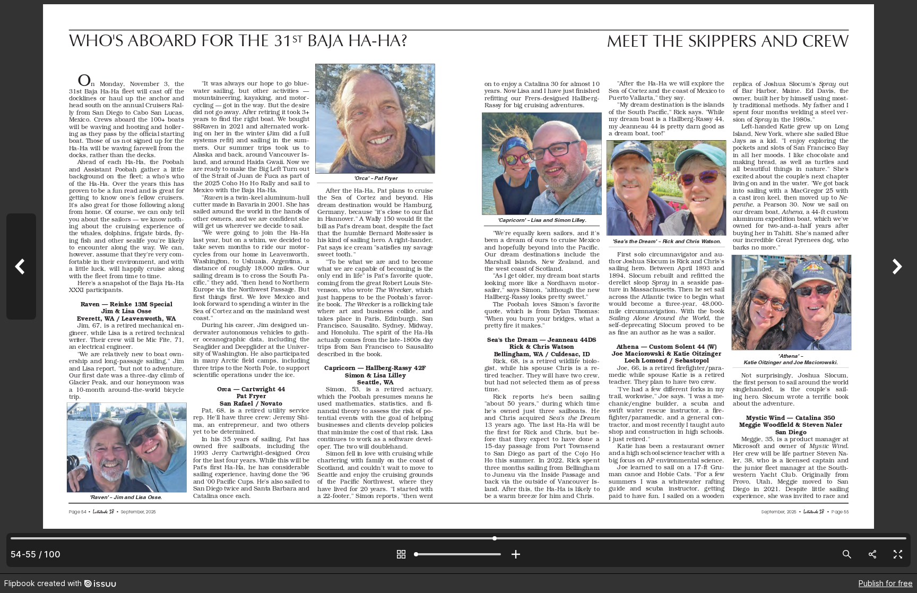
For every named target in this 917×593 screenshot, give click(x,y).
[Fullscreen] (898, 554)
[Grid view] (401, 554)
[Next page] (896, 286)
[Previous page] (21, 286)
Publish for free (886, 583)
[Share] (872, 554)
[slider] (458, 554)
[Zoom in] (515, 554)
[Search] (847, 554)
